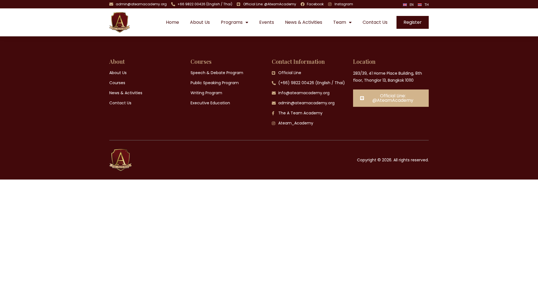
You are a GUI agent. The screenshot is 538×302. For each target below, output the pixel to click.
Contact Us (375, 22)
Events (266, 22)
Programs (232, 22)
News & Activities (303, 22)
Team (339, 22)
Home (172, 22)
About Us (200, 22)
